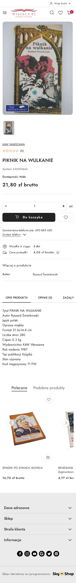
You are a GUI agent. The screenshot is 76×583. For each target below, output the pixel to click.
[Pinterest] (56, 554)
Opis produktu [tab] (17, 298)
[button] (13, 150)
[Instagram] (27, 554)
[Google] (42, 554)
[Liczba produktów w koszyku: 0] (69, 12)
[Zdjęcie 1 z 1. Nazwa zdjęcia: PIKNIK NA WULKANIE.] (8, 128)
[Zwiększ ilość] (63, 206)
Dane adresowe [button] (16, 507)
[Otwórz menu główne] (4, 12)
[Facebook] (20, 554)
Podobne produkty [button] (49, 388)
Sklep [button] (8, 518)
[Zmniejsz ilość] (6, 206)
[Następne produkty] (66, 423)
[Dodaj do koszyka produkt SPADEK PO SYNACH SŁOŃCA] (48, 457)
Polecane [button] (19, 388)
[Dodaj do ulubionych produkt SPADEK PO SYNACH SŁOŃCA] (49, 400)
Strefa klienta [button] (14, 529)
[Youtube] (34, 554)
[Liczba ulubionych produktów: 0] (60, 12)
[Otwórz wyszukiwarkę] (52, 12)
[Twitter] (49, 554)
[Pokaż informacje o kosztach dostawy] (58, 252)
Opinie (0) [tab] (45, 298)
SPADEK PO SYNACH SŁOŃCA (22, 468)
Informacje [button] (12, 540)
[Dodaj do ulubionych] (66, 217)
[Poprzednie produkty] (10, 423)
